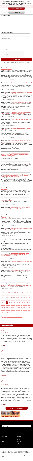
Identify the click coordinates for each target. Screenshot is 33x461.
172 (16, 300)
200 (26, 305)
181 (10, 302)
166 (2, 300)
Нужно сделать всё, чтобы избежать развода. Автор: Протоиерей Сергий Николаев (16, 208)
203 (4, 307)
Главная (3, 433)
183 (14, 302)
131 (5, 292)
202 (2, 307)
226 (2, 312)
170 (12, 300)
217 (9, 310)
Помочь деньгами (21, 433)
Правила (3, 439)
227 (4, 312)
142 (2, 295)
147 (14, 295)
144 (7, 295)
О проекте (4, 443)
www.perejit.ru (4, 456)
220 (16, 310)
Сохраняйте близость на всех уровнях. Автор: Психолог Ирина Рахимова (16, 229)
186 (22, 302)
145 (9, 295)
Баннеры (4, 441)
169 (9, 300)
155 (4, 297)
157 (9, 297)
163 (24, 297)
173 (19, 300)
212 (26, 307)
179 (4, 302)
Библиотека (4, 436)
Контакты (4, 434)
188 (27, 302)
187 (24, 302)
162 (21, 297)
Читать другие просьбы (16, 408)
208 (16, 307)
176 (26, 300)
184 (17, 302)
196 (16, 305)
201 (29, 305)
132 (8, 292)
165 (29, 297)
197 (19, 305)
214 (2, 310)
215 (4, 310)
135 (15, 292)
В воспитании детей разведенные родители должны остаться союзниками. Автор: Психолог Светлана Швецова (15, 254)
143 (4, 295)
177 (29, 300)
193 (9, 305)
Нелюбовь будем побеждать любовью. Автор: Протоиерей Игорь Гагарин (16, 93)
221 (19, 310)
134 (13, 292)
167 (4, 300)
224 (26, 310)
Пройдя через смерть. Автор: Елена (20, 270)
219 (14, 310)
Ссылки (19, 441)
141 (30, 292)
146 (12, 295)
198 (21, 305)
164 (26, 297)
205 (9, 307)
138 (22, 292)
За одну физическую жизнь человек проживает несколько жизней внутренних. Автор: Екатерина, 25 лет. (15, 216)
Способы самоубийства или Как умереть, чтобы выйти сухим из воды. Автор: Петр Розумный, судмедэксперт (15, 154)
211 (24, 307)
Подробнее (3, 345)
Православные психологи (23, 438)
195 (14, 305)
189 (29, 302)
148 (16, 295)
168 (7, 300)
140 (27, 292)
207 (14, 307)
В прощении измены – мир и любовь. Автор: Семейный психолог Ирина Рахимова (16, 113)
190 (2, 305)
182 (12, 302)
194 (12, 305)
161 (19, 297)
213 (29, 307)
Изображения (20, 439)
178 (2, 302)
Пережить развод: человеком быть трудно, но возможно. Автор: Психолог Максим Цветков (16, 141)
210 (21, 307)
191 (4, 305)
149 (19, 295)
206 (12, 307)
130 (3, 292)
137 (20, 292)
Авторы (19, 434)
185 (19, 302)
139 (25, 292)
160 (16, 297)
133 (10, 292)
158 (12, 297)
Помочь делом (5, 444)
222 (21, 310)
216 (7, 310)
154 (2, 297)
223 (24, 310)
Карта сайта (20, 443)
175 (24, 300)
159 (14, 297)
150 (21, 295)
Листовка (19, 436)
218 (12, 310)
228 (7, 312)
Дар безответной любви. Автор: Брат (21, 102)
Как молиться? (5, 438)
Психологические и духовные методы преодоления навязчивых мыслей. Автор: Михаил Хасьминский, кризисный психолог (16, 175)
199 (24, 305)
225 (29, 310)
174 (21, 300)
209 (19, 307)
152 (26, 295)
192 (7, 305)
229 (9, 312)
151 (24, 295)
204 (7, 307)
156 (7, 297)
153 (29, 295)
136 (17, 292)
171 (14, 300)
